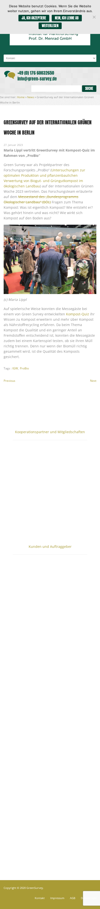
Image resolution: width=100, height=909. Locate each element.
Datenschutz (88, 898)
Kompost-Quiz (77, 314)
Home (21, 97)
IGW (15, 368)
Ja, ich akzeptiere (34, 18)
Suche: (24, 88)
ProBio (24, 368)
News (30, 97)
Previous (9, 381)
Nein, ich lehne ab (67, 18)
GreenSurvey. (35, 888)
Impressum (57, 898)
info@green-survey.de (37, 78)
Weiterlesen (50, 25)
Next (93, 381)
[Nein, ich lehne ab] (94, 17)
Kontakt (40, 898)
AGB (72, 898)
